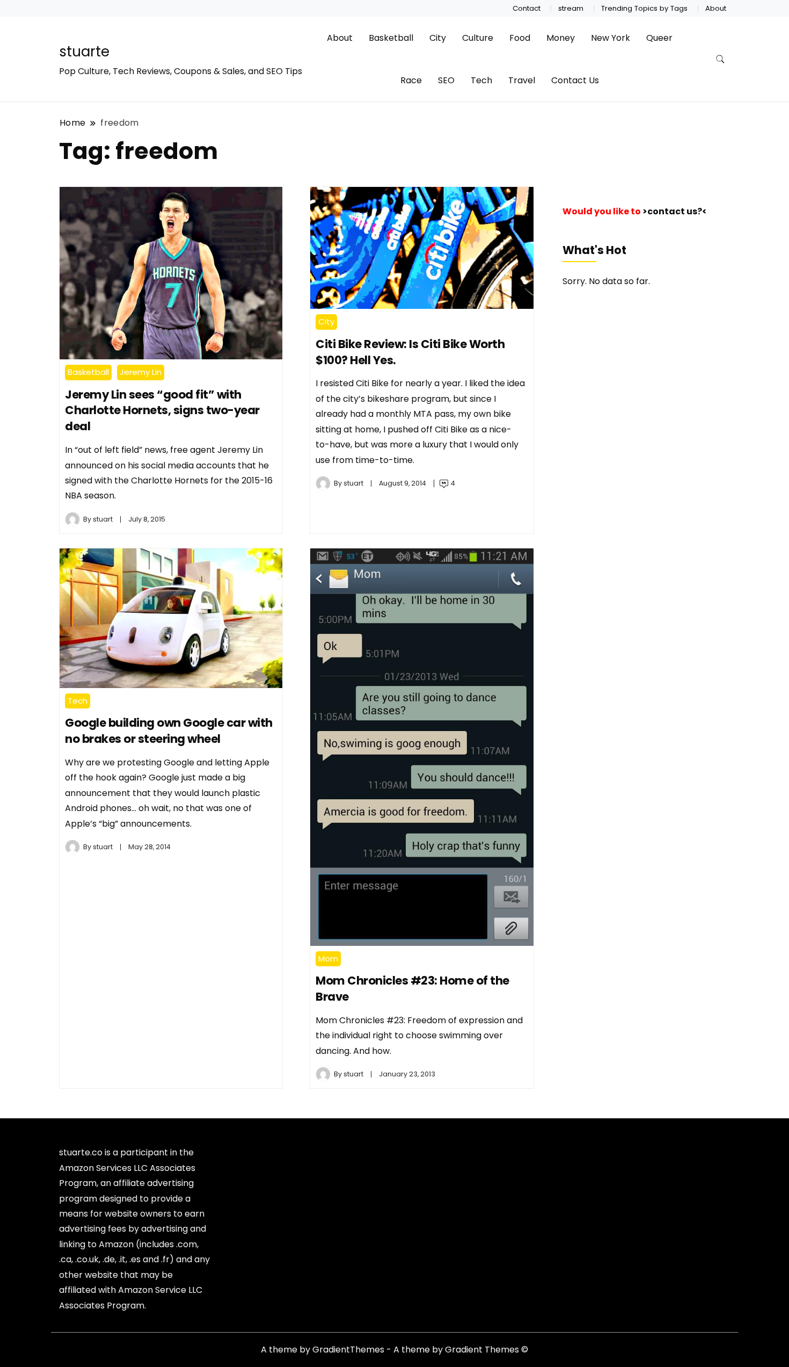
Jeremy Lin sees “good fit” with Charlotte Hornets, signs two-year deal (162, 411)
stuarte (84, 51)
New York (610, 38)
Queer (659, 38)
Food (519, 38)
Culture (477, 38)
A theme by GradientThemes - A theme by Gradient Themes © (394, 1349)
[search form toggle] (720, 59)
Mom (328, 958)
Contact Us (575, 80)
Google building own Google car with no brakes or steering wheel (169, 731)
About (715, 8)
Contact (526, 8)
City (437, 38)
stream (570, 8)
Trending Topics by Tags (644, 8)
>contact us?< (674, 211)
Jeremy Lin (141, 372)
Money (560, 38)
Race (411, 80)
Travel (521, 80)
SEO (446, 80)
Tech (481, 80)
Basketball (391, 38)
